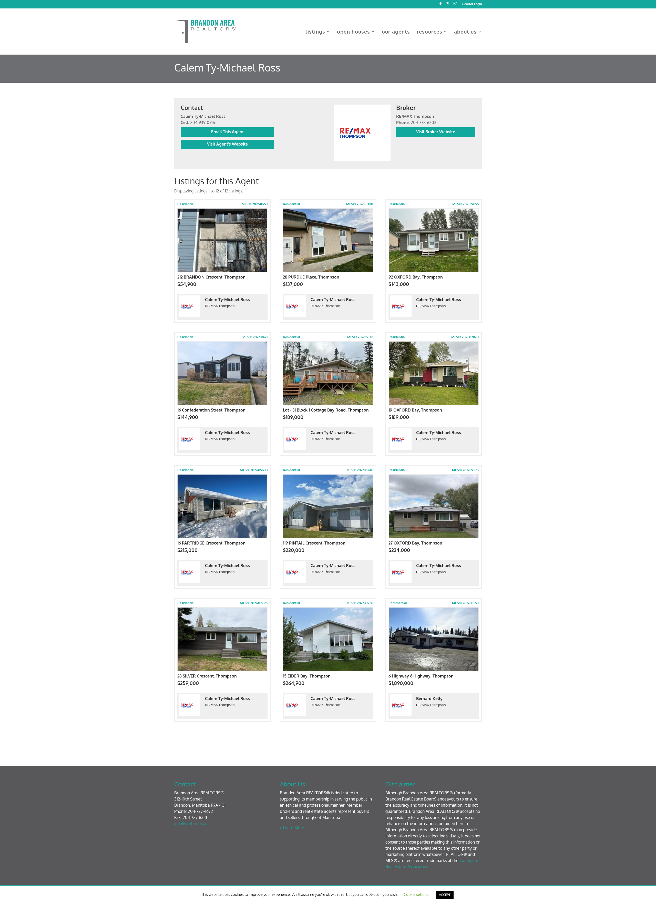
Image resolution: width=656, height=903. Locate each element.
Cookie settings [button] (416, 894)
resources (429, 32)
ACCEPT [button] (444, 894)
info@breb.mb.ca (190, 823)
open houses (353, 32)
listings (315, 32)
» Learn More (292, 827)
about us (465, 32)
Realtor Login (472, 4)
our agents (396, 32)
